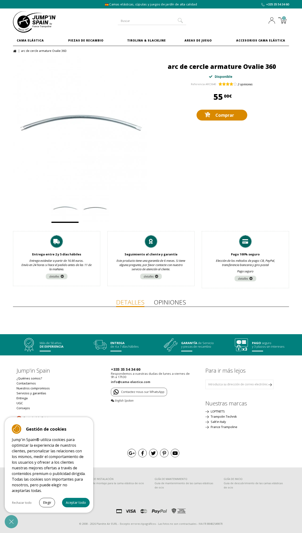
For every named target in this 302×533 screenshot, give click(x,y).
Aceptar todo (76, 502)
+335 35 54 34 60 (277, 4)
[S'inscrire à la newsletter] (269, 384)
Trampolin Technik (223, 416)
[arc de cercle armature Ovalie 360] (80, 123)
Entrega (22, 398)
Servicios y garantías (31, 393)
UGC (20, 403)
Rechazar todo (22, 503)
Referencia (198, 84)
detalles (54, 276)
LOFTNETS (217, 411)
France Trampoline (223, 427)
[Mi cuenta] (273, 21)
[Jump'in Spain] (45, 22)
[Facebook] (142, 453)
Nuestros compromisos (33, 388)
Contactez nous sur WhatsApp (142, 392)
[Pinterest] (164, 453)
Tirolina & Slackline (146, 40)
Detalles (130, 302)
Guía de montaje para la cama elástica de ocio (115, 483)
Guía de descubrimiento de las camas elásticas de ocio (253, 485)
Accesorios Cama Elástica (260, 40)
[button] (11, 521)
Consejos (23, 408)
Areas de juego (198, 40)
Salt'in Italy (218, 422)
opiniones (245, 84)
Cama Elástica (30, 40)
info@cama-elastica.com (130, 382)
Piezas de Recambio (86, 40)
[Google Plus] (131, 453)
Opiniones (170, 302)
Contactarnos (26, 383)
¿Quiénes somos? (29, 378)
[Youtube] (175, 453)
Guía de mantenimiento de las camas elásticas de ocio (184, 485)
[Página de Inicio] (15, 51)
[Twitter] (153, 453)
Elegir (47, 502)
